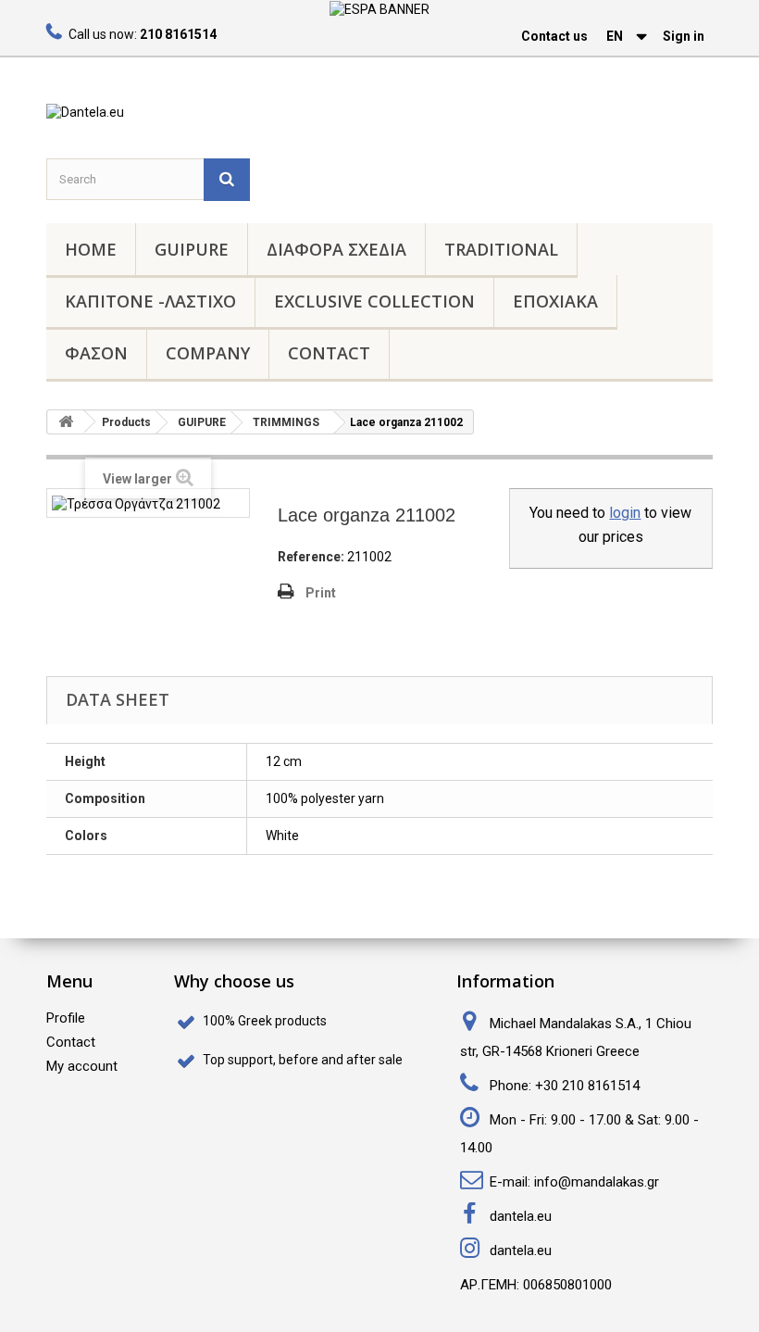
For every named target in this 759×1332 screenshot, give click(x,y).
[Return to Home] (65, 422)
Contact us (554, 36)
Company (208, 353)
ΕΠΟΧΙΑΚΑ (555, 301)
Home (91, 249)
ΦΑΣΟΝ (96, 353)
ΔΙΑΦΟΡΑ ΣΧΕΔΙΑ (336, 249)
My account (82, 1066)
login (625, 512)
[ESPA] (379, 8)
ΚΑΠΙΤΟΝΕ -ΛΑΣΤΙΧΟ (150, 301)
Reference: (311, 556)
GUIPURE (192, 249)
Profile (65, 1018)
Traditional (501, 249)
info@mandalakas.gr (596, 1182)
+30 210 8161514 (587, 1085)
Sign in (683, 36)
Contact (329, 353)
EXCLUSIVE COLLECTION (374, 301)
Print (320, 592)
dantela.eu (521, 1216)
